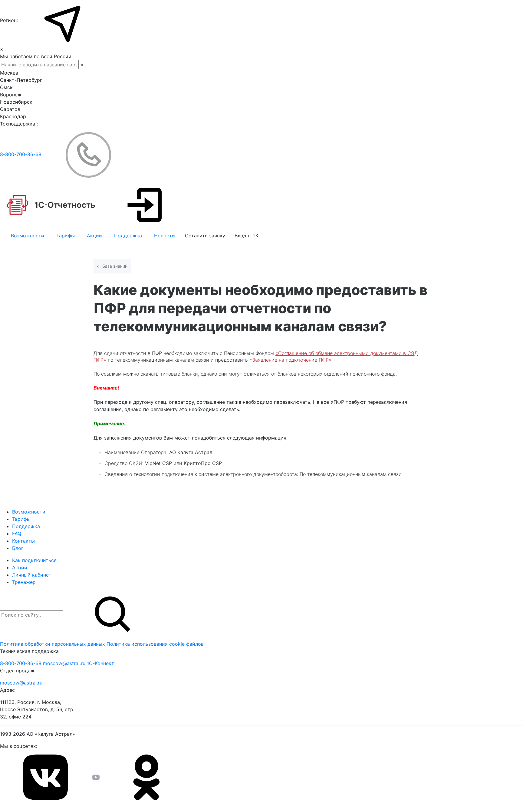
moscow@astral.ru (65, 663)
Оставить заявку (205, 236)
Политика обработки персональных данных (53, 644)
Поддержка (128, 236)
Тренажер (24, 582)
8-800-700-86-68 (21, 154)
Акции (94, 236)
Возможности (27, 236)
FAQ (16, 534)
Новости (164, 236)
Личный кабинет (31, 575)
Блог (17, 548)
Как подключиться (34, 560)
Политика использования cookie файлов (155, 644)
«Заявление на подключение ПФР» (290, 360)
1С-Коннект (100, 663)
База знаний (114, 266)
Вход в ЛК (246, 236)
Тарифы (65, 236)
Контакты (23, 541)
